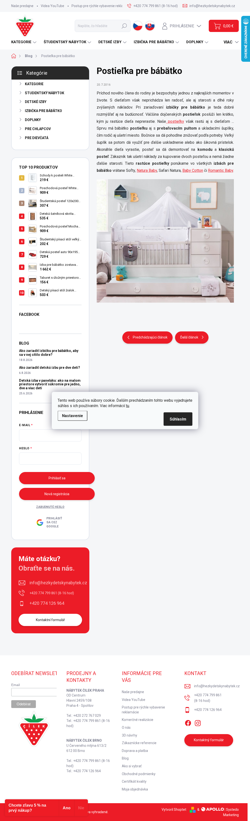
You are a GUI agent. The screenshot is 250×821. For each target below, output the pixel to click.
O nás (126, 727)
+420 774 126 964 (47, 603)
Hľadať (124, 26)
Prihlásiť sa (57, 478)
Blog (125, 758)
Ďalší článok (189, 337)
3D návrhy (129, 735)
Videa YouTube (52, 6)
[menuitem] (24, 42)
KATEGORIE (34, 84)
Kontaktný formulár (209, 740)
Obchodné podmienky (139, 774)
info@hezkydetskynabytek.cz (58, 582)
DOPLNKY (33, 120)
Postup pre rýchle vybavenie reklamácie (102, 6)
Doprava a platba (135, 751)
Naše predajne (22, 6)
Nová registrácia (56, 494)
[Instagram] (197, 722)
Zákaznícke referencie (139, 743)
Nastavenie (72, 415)
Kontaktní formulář (50, 620)
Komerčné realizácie (137, 720)
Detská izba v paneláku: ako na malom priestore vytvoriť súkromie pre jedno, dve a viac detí (50, 384)
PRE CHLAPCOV (38, 129)
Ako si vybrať (132, 766)
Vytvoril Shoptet (174, 809)
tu (127, 405)
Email (15, 685)
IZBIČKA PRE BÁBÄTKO (43, 111)
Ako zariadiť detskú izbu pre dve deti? (49, 367)
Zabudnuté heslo (50, 507)
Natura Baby (147, 170)
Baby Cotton (192, 170)
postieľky (175, 121)
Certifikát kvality (134, 781)
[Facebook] (188, 722)
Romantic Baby (220, 170)
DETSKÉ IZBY (35, 102)
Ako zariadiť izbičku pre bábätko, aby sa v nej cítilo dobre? (48, 352)
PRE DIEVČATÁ (36, 138)
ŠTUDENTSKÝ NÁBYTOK (44, 93)
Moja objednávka (135, 789)
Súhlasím (178, 419)
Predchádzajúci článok (150, 337)
